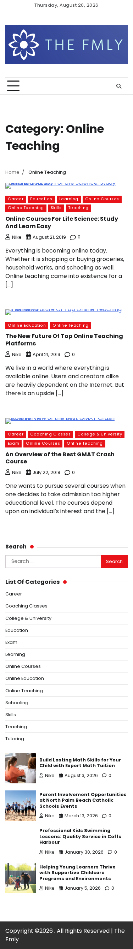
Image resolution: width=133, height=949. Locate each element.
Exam (13, 443)
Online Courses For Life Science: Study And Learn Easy (61, 222)
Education (41, 199)
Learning (68, 199)
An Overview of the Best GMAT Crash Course (60, 458)
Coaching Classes (50, 434)
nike (17, 237)
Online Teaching (26, 207)
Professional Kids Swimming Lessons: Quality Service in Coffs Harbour (80, 836)
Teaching (78, 207)
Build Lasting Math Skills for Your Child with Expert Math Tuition (80, 763)
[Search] (118, 86)
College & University (99, 434)
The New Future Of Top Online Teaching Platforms (64, 340)
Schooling (16, 703)
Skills (56, 207)
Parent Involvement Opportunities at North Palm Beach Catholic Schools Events (83, 800)
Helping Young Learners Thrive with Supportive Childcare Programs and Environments (77, 873)
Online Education (27, 325)
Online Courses (102, 199)
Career (15, 199)
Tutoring (14, 739)
